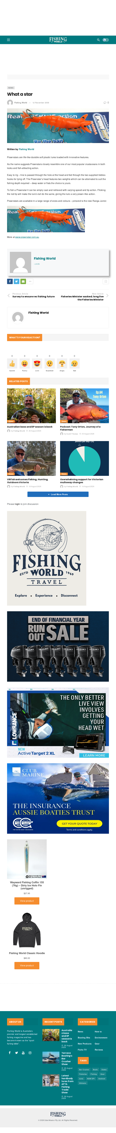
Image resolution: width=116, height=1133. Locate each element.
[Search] (98, 40)
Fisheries (83, 1074)
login (17, 504)
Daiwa (104, 1069)
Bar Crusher (84, 1069)
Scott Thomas (72, 434)
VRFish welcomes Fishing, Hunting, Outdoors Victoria (27, 481)
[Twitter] (16, 1052)
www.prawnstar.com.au (27, 237)
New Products (85, 1043)
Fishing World (20, 102)
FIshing (94, 1074)
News (10, 88)
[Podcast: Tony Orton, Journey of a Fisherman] (84, 405)
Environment (101, 1037)
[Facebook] (9, 1052)
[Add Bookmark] (106, 281)
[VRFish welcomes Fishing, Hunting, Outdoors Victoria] (31, 458)
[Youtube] (23, 1052)
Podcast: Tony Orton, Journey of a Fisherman (80, 428)
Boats (95, 1069)
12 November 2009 (41, 102)
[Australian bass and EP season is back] (31, 405)
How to (98, 1031)
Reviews (99, 1049)
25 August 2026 (88, 433)
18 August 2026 (35, 486)
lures (81, 1078)
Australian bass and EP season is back (29, 426)
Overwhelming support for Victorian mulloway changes (81, 481)
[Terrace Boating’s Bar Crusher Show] (50, 1058)
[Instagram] (30, 1052)
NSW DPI (91, 1078)
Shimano (82, 1083)
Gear (97, 1043)
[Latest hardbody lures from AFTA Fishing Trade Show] (50, 1080)
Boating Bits (84, 1037)
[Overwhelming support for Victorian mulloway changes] (84, 458)
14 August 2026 (88, 486)
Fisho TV (82, 1049)
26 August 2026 (35, 431)
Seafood (101, 1078)
